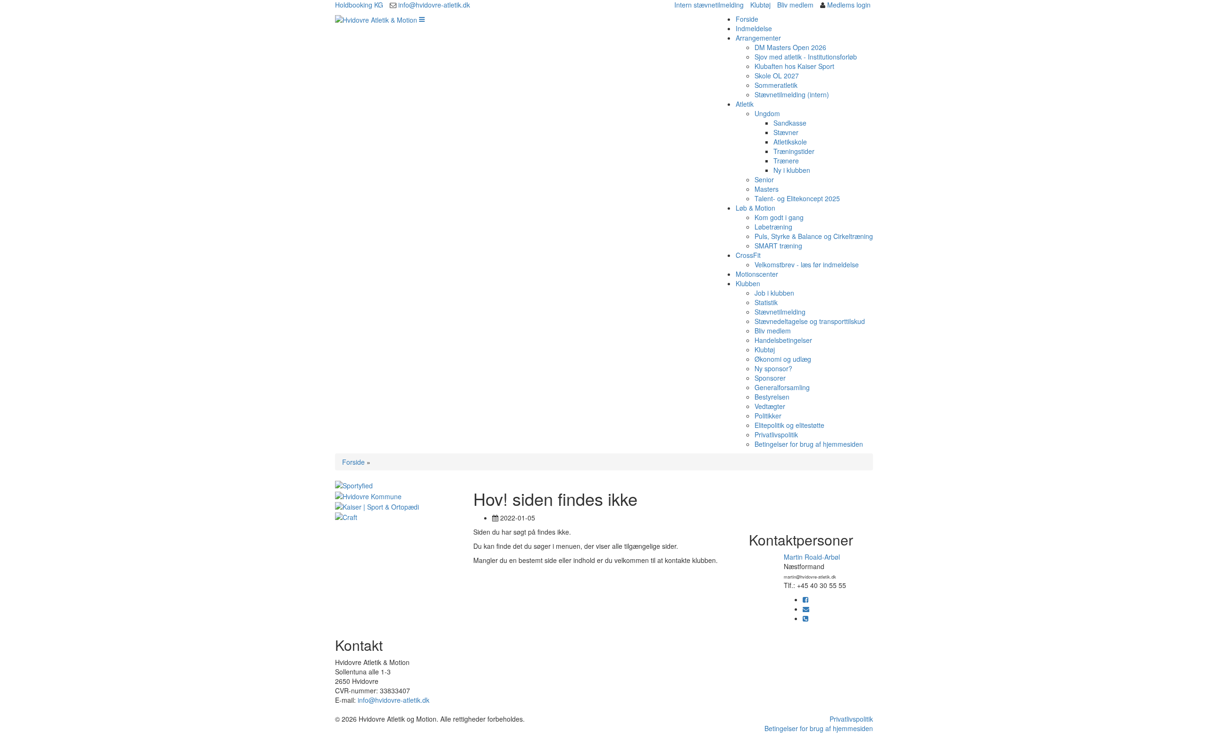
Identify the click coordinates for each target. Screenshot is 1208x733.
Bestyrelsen (772, 396)
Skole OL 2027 (777, 75)
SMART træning (778, 245)
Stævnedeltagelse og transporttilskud (810, 321)
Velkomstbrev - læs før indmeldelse (807, 264)
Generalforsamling (782, 387)
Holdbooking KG (359, 4)
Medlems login (849, 4)
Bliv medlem (795, 4)
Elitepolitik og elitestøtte (789, 425)
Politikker (768, 415)
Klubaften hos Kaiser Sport (794, 66)
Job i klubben (774, 293)
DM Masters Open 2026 (790, 47)
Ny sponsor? (773, 368)
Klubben (748, 283)
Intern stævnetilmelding (709, 4)
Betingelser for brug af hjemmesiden (809, 444)
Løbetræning (773, 226)
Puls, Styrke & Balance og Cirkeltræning (814, 236)
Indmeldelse (754, 28)
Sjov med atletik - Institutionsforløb (806, 56)
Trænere (786, 160)
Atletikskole (790, 141)
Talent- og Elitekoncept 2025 (797, 198)
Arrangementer (758, 38)
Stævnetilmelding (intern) (792, 94)
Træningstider (793, 151)
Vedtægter (770, 406)
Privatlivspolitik (776, 434)
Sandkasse (789, 123)
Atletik (745, 104)
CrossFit (748, 255)
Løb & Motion (755, 208)
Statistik (766, 302)
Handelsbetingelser (783, 340)
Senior (764, 179)
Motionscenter (757, 274)
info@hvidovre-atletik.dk (434, 4)
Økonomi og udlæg (783, 359)
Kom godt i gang (779, 217)
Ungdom (767, 113)
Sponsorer (770, 378)
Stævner (785, 132)
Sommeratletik (776, 85)
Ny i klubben (791, 170)
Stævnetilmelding (780, 311)
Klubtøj (760, 4)
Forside (747, 19)
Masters (767, 189)
